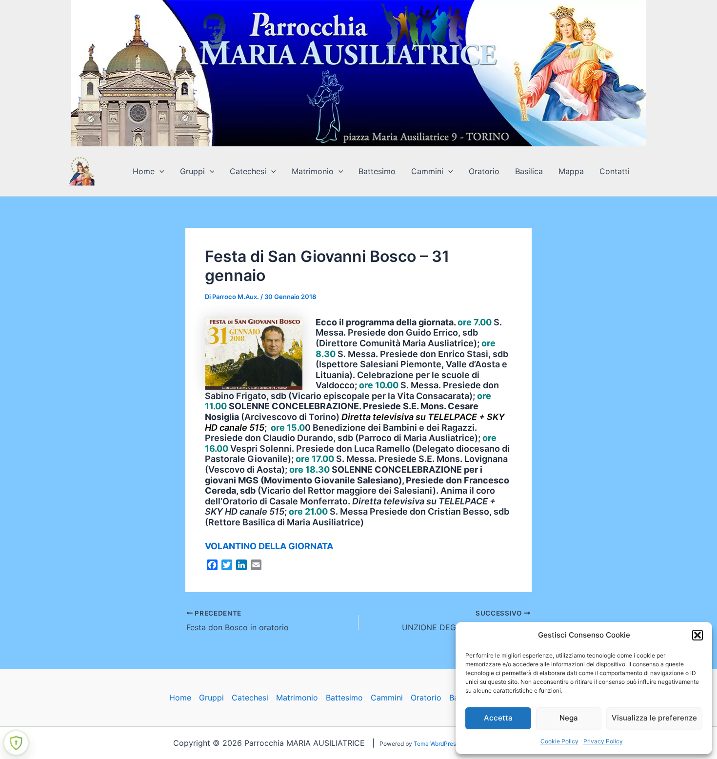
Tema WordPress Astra (444, 743)
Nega (568, 717)
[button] (697, 635)
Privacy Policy (603, 741)
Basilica (529, 171)
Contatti (614, 171)
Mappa (571, 171)
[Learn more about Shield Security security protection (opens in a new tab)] (16, 743)
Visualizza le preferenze (654, 717)
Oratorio (484, 171)
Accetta (498, 717)
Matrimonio (313, 171)
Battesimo (377, 171)
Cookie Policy (559, 741)
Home (144, 171)
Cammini (427, 171)
